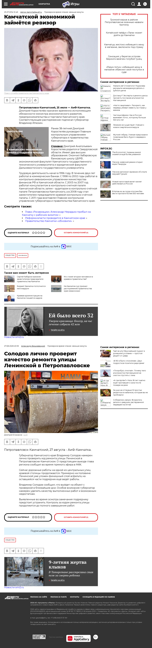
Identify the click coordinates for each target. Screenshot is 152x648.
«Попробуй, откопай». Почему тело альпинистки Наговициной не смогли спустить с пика (129, 372)
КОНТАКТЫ (74, 597)
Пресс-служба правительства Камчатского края (26, 93)
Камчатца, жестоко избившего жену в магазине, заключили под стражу (124, 45)
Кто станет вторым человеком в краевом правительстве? (78, 278)
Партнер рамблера (56, 637)
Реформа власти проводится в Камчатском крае (55, 218)
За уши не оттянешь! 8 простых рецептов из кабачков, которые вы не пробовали (130, 392)
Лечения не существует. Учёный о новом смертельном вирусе (128, 126)
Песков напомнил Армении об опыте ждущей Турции (129, 173)
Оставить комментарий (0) (76, 233)
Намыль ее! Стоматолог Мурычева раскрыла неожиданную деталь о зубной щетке (129, 88)
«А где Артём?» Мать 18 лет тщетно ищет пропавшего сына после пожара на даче (129, 382)
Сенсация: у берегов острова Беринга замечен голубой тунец (124, 57)
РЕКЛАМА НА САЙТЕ (38, 597)
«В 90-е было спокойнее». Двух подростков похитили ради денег (128, 362)
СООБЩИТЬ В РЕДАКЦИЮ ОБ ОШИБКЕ (99, 597)
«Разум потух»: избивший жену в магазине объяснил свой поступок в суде (124, 69)
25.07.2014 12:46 (11, 12)
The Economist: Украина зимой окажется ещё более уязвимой (126, 153)
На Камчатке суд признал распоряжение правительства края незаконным (78, 288)
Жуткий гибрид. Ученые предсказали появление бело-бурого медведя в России (130, 137)
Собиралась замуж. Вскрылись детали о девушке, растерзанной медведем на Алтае (128, 402)
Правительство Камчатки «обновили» (48, 221)
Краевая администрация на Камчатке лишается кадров (29, 297)
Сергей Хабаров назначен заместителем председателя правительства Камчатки (30, 279)
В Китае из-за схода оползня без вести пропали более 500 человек (128, 192)
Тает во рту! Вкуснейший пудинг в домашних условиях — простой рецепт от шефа (129, 353)
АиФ (25, 435)
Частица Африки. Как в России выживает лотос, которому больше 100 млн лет (129, 117)
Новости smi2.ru (14, 337)
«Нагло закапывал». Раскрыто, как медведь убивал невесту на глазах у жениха (129, 107)
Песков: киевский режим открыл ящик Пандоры (127, 163)
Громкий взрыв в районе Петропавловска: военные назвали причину (124, 22)
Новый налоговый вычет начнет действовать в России (127, 183)
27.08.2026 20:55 (11, 346)
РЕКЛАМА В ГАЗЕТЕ (58, 597)
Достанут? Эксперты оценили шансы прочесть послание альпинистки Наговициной (130, 97)
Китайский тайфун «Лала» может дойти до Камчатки (124, 34)
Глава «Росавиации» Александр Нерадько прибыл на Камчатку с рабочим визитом (56, 213)
